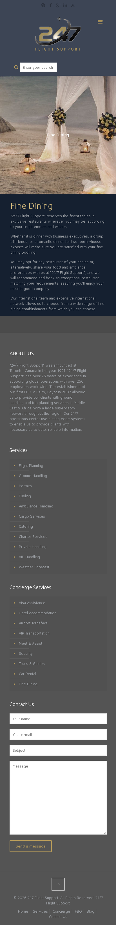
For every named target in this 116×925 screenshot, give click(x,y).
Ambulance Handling (36, 506)
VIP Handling (29, 556)
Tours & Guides (32, 663)
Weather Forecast (34, 567)
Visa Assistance (32, 602)
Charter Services (33, 536)
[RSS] (73, 5)
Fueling (25, 496)
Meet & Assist (30, 643)
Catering (26, 526)
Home (23, 911)
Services (40, 911)
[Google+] (58, 5)
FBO (78, 911)
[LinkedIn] (65, 5)
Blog (90, 911)
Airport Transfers (33, 623)
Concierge (61, 911)
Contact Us (58, 916)
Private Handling (32, 546)
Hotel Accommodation (37, 613)
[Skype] (43, 5)
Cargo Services (32, 516)
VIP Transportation (34, 633)
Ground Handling (33, 475)
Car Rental (27, 673)
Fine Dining (28, 684)
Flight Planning (31, 465)
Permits (25, 485)
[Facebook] (51, 5)
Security (26, 653)
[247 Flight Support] (58, 33)
